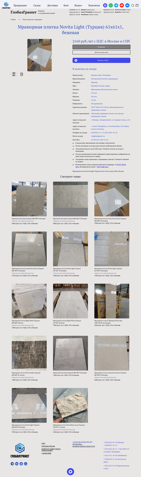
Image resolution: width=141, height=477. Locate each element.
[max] (70, 471)
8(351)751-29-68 (74, 15)
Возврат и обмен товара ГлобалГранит (51, 449)
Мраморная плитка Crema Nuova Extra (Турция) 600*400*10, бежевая (110, 374)
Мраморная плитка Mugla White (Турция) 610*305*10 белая (67, 322)
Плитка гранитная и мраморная (32, 19)
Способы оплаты (48, 446)
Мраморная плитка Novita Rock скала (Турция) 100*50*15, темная (69, 426)
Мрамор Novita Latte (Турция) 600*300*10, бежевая (70, 373)
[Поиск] (133, 5)
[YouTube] (122, 5)
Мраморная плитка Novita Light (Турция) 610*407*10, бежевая (67, 270)
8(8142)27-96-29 (109, 12)
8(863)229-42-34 (109, 10)
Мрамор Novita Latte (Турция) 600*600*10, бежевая (28, 219)
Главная (13, 19)
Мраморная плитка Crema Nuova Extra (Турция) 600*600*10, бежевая (110, 220)
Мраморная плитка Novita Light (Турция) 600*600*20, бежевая (25, 426)
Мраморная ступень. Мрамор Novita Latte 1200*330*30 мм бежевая (108, 322)
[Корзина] (137, 5)
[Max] (105, 5)
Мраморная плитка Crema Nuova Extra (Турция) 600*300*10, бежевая (28, 270)
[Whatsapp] (111, 5)
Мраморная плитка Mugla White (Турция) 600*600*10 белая (26, 322)
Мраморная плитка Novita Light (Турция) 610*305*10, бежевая (108, 270)
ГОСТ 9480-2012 (102, 167)
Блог (43, 443)
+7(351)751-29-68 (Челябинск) (115, 455)
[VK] (127, 5)
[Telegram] (116, 5)
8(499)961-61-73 (74, 10)
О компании (46, 453)
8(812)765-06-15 (74, 12)
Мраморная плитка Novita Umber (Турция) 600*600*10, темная (26, 374)
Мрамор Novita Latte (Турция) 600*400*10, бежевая (70, 219)
